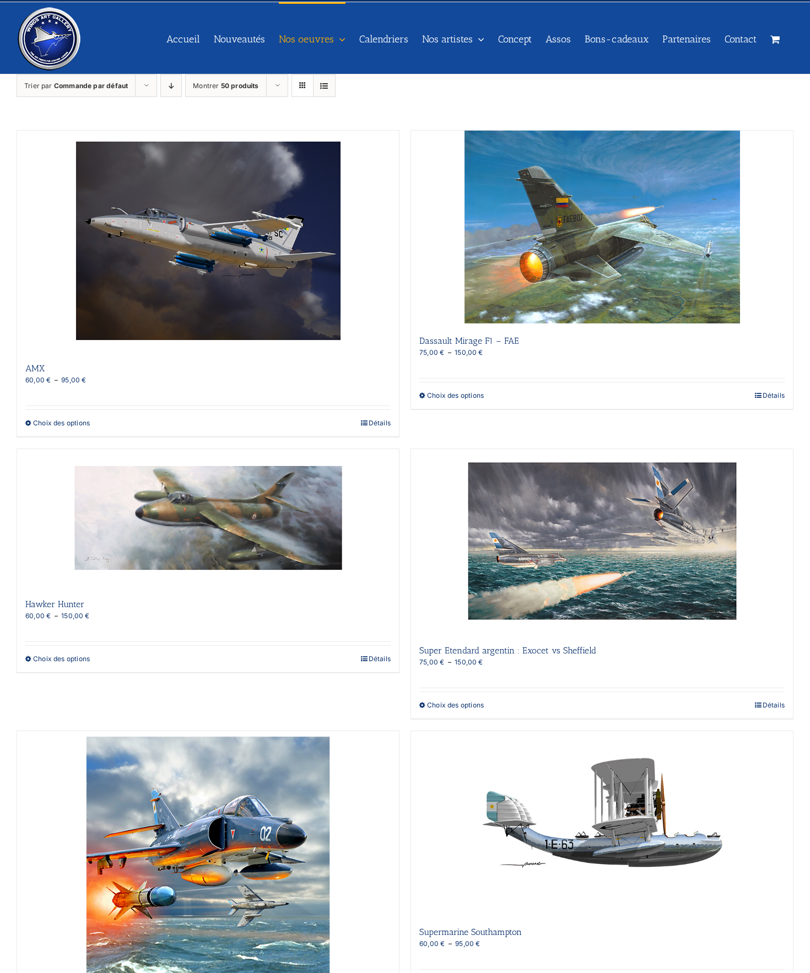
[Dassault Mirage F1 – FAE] (602, 227)
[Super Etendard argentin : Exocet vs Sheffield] (602, 541)
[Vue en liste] (324, 85)
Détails (380, 423)
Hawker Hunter (54, 604)
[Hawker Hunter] (208, 518)
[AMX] (208, 241)
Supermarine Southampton (470, 932)
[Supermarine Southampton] (602, 823)
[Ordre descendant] (171, 85)
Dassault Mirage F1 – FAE (469, 341)
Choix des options (61, 423)
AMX (35, 368)
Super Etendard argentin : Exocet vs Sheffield (507, 650)
